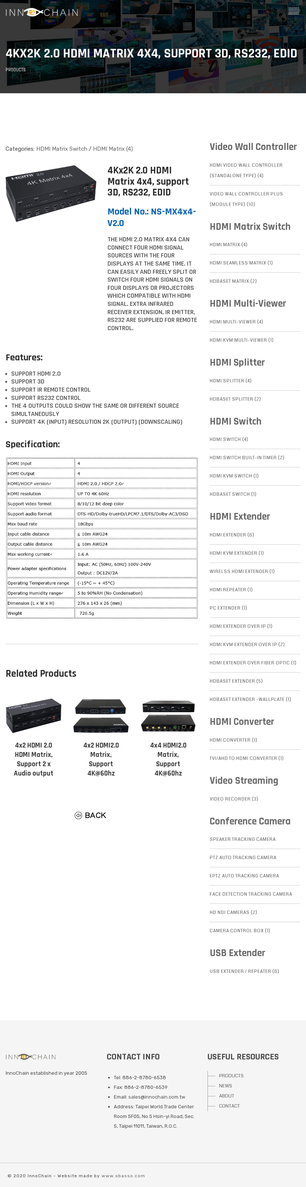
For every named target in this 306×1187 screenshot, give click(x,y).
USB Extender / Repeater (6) (245, 971)
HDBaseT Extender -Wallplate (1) (250, 699)
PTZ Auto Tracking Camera (243, 858)
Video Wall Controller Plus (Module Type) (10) (246, 199)
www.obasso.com (123, 1175)
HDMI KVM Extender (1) (237, 553)
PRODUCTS (231, 1075)
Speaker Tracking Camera (243, 839)
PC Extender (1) (228, 608)
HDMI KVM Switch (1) (234, 476)
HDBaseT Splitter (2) (235, 399)
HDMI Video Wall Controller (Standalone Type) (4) (246, 170)
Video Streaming (244, 780)
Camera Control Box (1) (240, 931)
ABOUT (226, 1096)
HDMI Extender (240, 516)
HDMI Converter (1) (233, 740)
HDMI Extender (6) (232, 535)
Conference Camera (250, 821)
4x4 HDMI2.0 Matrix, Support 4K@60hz (168, 759)
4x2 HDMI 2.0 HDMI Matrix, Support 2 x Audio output (33, 759)
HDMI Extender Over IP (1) (241, 626)
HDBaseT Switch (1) (233, 494)
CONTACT (229, 1106)
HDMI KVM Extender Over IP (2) (247, 645)
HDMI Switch (236, 421)
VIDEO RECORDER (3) (234, 799)
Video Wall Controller (253, 147)
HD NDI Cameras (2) (233, 912)
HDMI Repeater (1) (231, 590)
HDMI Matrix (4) (113, 148)
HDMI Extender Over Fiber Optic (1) (253, 663)
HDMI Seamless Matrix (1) (241, 263)
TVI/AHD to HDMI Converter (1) (247, 758)
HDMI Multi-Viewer (248, 303)
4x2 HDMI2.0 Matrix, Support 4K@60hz (101, 759)
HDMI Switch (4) (229, 439)
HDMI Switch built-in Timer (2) (247, 458)
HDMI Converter (242, 721)
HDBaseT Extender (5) (236, 681)
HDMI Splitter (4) (231, 381)
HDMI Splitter (237, 362)
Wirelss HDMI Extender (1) (242, 572)
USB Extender (237, 953)
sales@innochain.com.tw (156, 1097)
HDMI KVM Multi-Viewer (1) (242, 340)
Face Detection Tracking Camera (251, 894)
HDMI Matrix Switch (61, 148)
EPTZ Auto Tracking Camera (244, 876)
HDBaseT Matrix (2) (233, 281)
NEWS (225, 1086)
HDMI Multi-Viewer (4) (236, 322)
